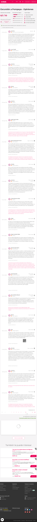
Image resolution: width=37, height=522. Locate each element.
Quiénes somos (3, 485)
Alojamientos (27, 491)
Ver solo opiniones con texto (8, 27)
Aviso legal (23, 520)
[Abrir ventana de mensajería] (2, 519)
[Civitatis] (3, 1)
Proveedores (27, 485)
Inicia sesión (27, 1)
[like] (36, 449)
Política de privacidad (28, 520)
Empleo (26, 493)
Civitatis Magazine (15, 487)
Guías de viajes (15, 488)
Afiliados (26, 487)
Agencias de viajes (28, 488)
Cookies (34, 520)
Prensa (1, 487)
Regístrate (34, 1)
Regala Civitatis (3, 490)
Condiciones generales (17, 520)
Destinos (14, 485)
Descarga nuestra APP (4, 496)
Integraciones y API (28, 490)
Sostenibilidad (2, 488)
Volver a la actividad (4, 6)
